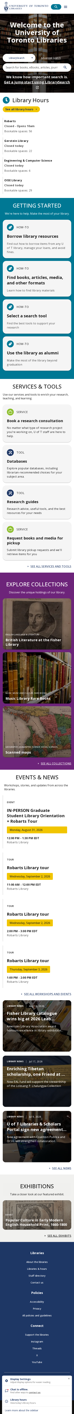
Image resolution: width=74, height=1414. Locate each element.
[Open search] (56, 7)
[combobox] (19, 58)
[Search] (65, 67)
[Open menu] (65, 7)
